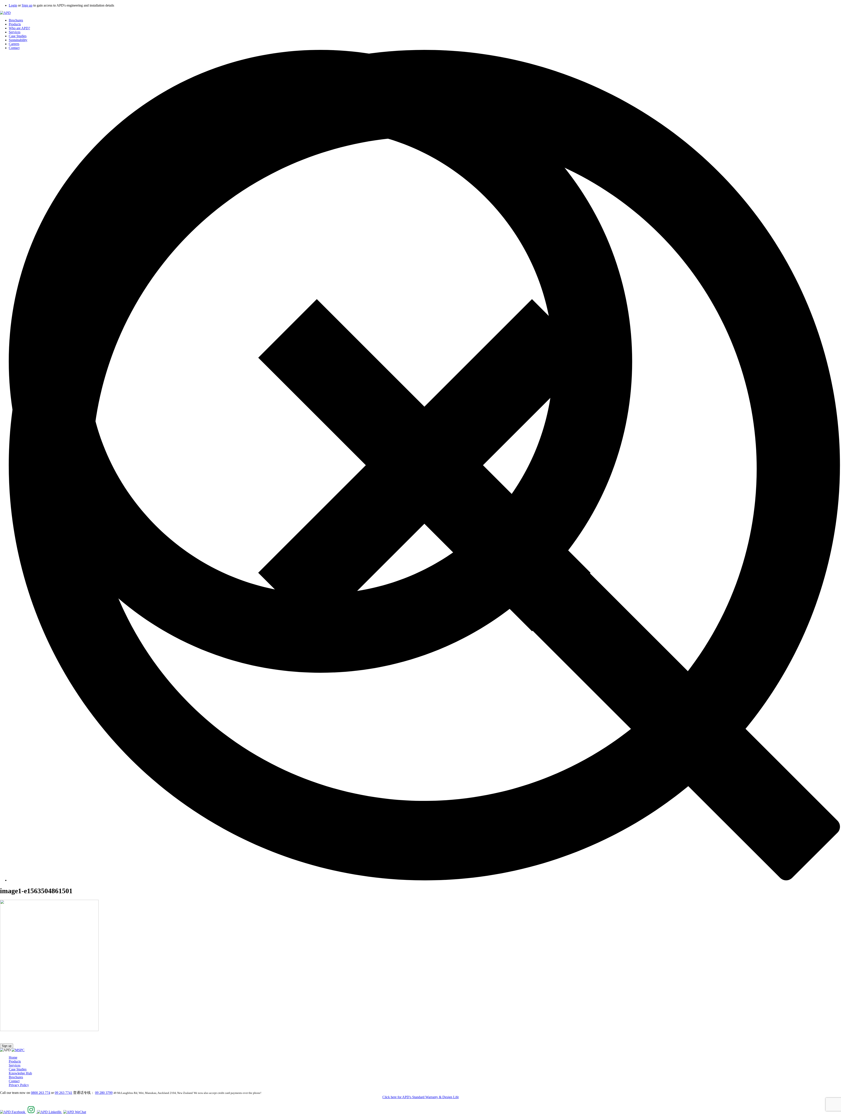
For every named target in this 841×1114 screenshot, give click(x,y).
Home (13, 1057)
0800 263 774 (40, 1093)
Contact (14, 48)
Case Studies (18, 36)
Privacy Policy (19, 1085)
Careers (14, 44)
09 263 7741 (63, 1093)
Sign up (27, 5)
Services (14, 32)
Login (13, 5)
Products (15, 24)
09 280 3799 (104, 1093)
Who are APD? (19, 28)
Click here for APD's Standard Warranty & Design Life (420, 1097)
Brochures (16, 20)
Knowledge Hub (20, 1073)
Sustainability (18, 40)
